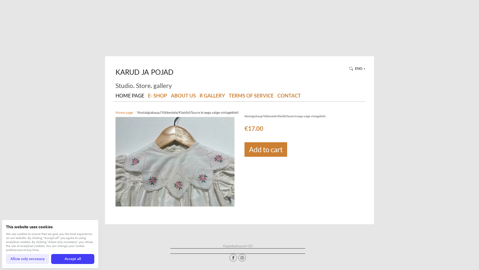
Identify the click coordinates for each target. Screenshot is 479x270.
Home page (130, 95)
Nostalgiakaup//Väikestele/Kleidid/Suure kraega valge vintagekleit (188, 112)
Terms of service (251, 95)
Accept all (73, 259)
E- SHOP (157, 95)
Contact (289, 95)
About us (183, 95)
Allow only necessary (27, 259)
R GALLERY (212, 95)
